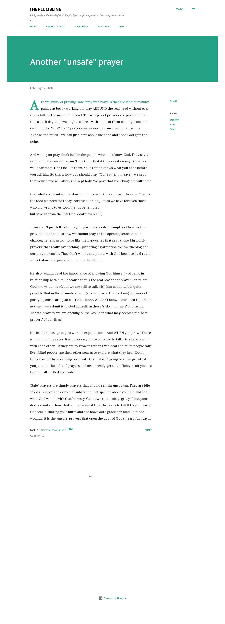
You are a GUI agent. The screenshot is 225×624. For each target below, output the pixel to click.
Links (121, 26)
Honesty (174, 119)
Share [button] (173, 101)
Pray (172, 124)
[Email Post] (71, 430)
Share (173, 129)
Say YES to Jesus (55, 26)
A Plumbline (81, 26)
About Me (103, 26)
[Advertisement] (85, 546)
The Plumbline (45, 9)
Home (32, 26)
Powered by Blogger (114, 598)
